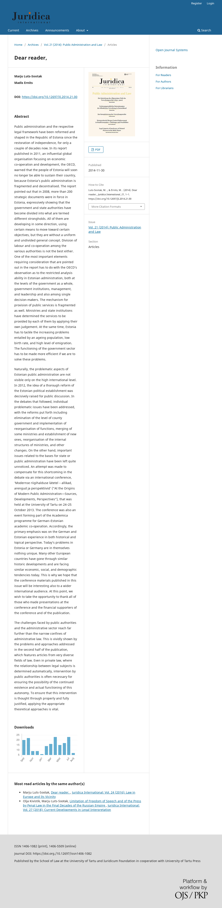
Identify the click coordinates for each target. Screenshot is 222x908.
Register (196, 3)
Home (18, 45)
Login (210, 3)
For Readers (163, 75)
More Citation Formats (106, 207)
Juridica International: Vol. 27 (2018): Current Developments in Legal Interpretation (81, 807)
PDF (97, 150)
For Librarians (164, 88)
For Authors (163, 81)
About (81, 30)
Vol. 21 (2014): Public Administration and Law (73, 45)
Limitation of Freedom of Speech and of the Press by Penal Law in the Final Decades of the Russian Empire (82, 803)
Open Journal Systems (172, 50)
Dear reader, (60, 792)
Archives (32, 30)
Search (205, 30)
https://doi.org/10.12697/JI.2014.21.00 (49, 97)
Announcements (57, 30)
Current (13, 30)
